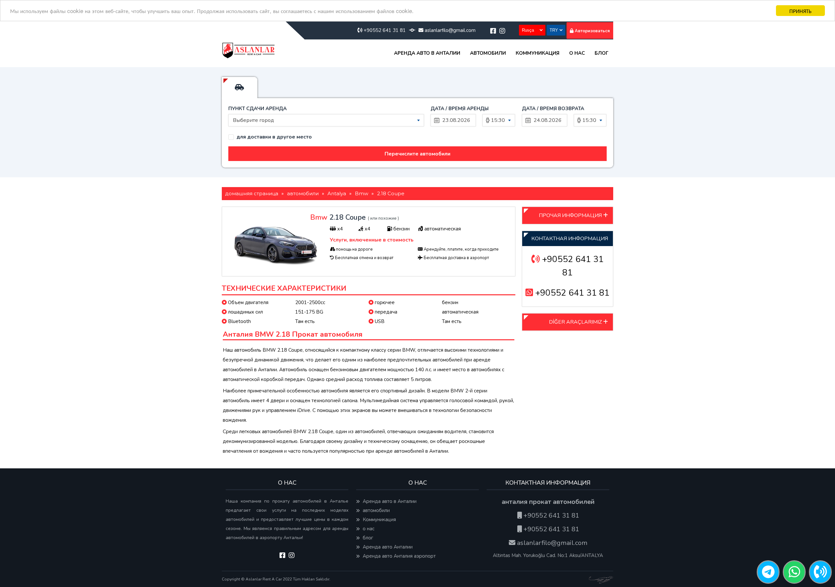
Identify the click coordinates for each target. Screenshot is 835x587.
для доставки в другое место (274, 137)
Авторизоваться (591, 31)
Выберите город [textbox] (253, 120)
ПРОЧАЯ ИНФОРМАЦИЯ (571, 215)
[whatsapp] (794, 572)
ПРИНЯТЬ (800, 11)
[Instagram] (502, 31)
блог (601, 53)
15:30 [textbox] (498, 120)
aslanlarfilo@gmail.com (449, 30)
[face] (493, 31)
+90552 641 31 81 (384, 30)
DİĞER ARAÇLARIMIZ (576, 322)
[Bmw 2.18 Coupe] (274, 267)
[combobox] (326, 120)
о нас (577, 53)
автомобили (488, 53)
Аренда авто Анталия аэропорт (398, 556)
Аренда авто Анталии (387, 547)
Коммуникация (537, 53)
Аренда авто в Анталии (427, 53)
